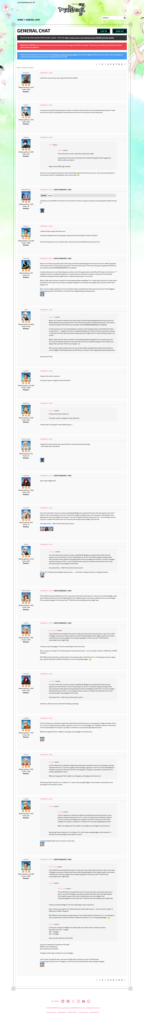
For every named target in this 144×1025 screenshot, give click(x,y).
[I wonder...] (29, 117)
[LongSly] (26, 724)
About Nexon (94, 1012)
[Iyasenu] (26, 232)
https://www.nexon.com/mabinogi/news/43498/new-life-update (89, 38)
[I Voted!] (23, 85)
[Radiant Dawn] (26, 195)
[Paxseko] (42, 294)
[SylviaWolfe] (42, 210)
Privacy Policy (72, 1012)
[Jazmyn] (42, 529)
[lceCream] (26, 481)
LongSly (26, 718)
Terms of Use (83, 1012)
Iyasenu (26, 226)
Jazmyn (26, 623)
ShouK (26, 105)
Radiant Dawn (26, 189)
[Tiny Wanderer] (29, 730)
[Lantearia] (26, 514)
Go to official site (25, 2)
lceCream (26, 475)
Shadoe (26, 137)
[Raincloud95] (26, 596)
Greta (26, 310)
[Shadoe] (26, 143)
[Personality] (29, 85)
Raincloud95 (26, 591)
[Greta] (26, 315)
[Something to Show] (23, 238)
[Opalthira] (26, 409)
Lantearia (26, 508)
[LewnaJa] (26, 264)
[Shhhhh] (23, 117)
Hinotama (26, 73)
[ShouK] (26, 111)
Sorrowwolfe (26, 439)
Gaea (50, 145)
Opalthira (26, 403)
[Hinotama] (26, 79)
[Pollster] (26, 85)
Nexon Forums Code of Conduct (66, 55)
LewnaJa (26, 258)
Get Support (62, 1012)
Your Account (51, 1012)
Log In (103, 31)
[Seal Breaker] (29, 451)
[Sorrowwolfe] (26, 445)
